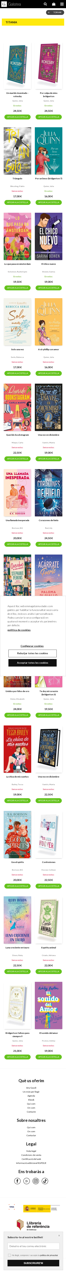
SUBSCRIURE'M (33, 1263)
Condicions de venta (31, 1155)
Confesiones (48, 862)
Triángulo (17, 178)
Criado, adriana (49, 955)
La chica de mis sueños (17, 776)
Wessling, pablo (17, 186)
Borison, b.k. (17, 528)
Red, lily (48, 528)
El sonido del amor (48, 1033)
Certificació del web (31, 1159)
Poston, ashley (48, 1041)
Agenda (31, 1095)
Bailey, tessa (17, 784)
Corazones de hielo (48, 520)
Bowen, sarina (48, 272)
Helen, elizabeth (17, 699)
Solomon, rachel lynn (17, 272)
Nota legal (31, 1151)
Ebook (31, 1099)
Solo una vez (17, 349)
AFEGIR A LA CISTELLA (17, 117)
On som (31, 1107)
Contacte (31, 1111)
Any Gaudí (31, 1087)
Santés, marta (49, 442)
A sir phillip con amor (48, 349)
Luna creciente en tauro (17, 947)
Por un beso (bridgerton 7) (48, 178)
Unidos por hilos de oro (17, 691)
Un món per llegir (31, 1091)
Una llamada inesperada (17, 520)
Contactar (31, 1135)
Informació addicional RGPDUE (31, 1163)
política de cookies (19, 629)
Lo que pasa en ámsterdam (17, 264)
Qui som (31, 1103)
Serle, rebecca (17, 357)
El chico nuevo (48, 264)
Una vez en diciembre (48, 434)
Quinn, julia (17, 101)
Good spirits (17, 862)
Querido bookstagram (17, 434)
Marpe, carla (17, 442)
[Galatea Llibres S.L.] (11, 4)
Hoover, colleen (48, 870)
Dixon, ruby (17, 955)
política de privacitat (49, 1255)
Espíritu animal (48, 947)
